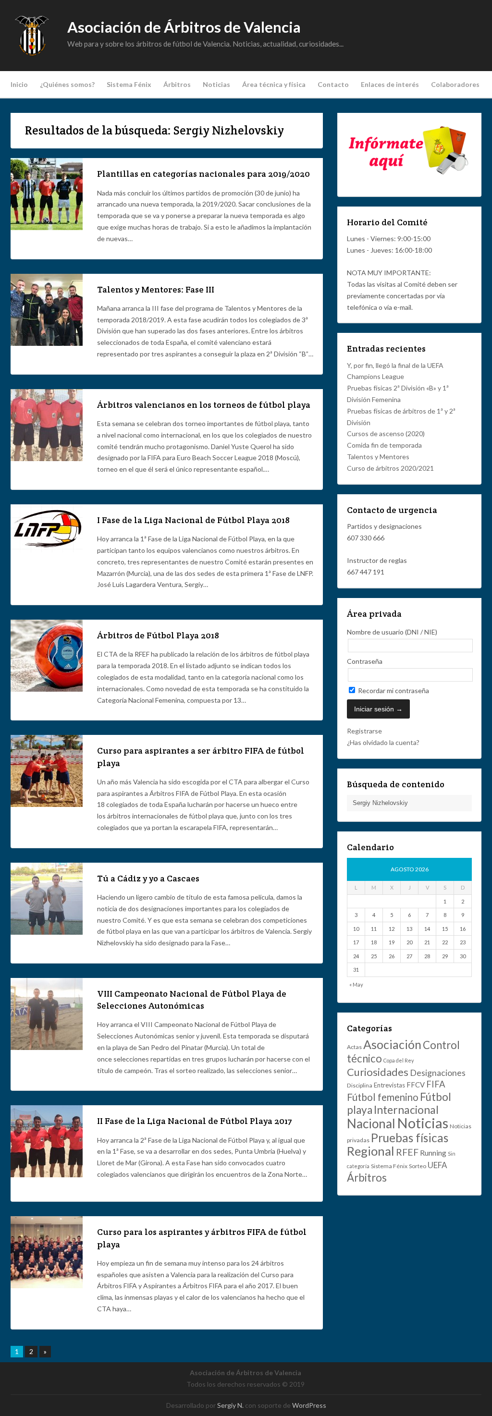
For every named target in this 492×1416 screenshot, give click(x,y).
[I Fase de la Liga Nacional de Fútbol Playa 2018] (47, 550)
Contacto (333, 84)
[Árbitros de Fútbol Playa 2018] (47, 689)
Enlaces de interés (390, 84)
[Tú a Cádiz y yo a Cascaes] (47, 932)
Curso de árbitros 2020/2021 (390, 468)
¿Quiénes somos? (67, 84)
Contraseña (364, 661)
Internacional (406, 1109)
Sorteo (417, 1166)
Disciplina (359, 1085)
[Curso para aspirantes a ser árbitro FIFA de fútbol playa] (47, 804)
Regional (370, 1151)
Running (433, 1152)
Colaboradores (455, 84)
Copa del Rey (398, 1060)
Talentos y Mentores (378, 456)
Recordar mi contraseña (393, 690)
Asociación (392, 1044)
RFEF (407, 1152)
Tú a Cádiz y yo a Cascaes (148, 878)
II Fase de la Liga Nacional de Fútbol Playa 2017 (194, 1120)
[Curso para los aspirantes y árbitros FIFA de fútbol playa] (47, 1286)
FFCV (415, 1084)
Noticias (216, 84)
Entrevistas (389, 1085)
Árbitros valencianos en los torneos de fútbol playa (203, 404)
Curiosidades (377, 1071)
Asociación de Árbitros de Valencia (184, 27)
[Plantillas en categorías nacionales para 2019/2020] (47, 227)
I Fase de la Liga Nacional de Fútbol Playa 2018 (193, 519)
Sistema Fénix (129, 84)
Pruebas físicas (409, 1138)
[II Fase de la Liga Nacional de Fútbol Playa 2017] (47, 1175)
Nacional (371, 1123)
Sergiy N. (230, 1405)
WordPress (309, 1405)
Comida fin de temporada (384, 445)
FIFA (435, 1084)
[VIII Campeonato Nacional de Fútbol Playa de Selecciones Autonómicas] (47, 1047)
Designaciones (438, 1072)
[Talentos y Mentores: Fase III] (47, 343)
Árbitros (177, 84)
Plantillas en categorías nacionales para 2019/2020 (203, 173)
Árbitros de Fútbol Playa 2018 (158, 635)
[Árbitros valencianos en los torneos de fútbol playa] (47, 458)
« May (356, 984)
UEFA (437, 1165)
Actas (354, 1046)
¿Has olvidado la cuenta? (383, 742)
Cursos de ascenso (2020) (386, 433)
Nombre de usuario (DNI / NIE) (392, 632)
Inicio (19, 84)
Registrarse (364, 731)
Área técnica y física (274, 84)
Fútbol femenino (382, 1097)
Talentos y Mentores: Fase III (155, 289)
